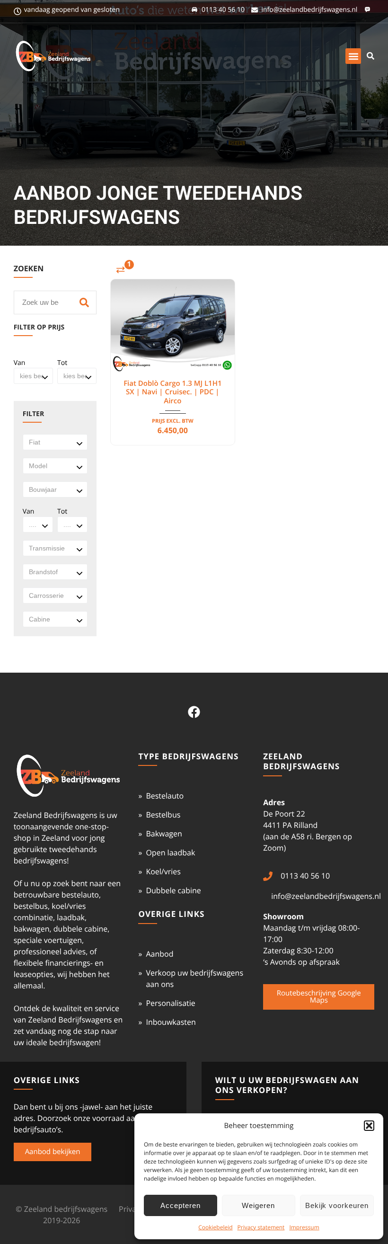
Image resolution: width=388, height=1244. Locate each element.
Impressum (304, 1227)
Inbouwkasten (170, 1022)
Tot (62, 362)
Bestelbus (163, 814)
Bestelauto (165, 796)
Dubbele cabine (173, 890)
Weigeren (258, 1205)
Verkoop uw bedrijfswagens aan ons (194, 978)
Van (20, 362)
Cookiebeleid (215, 1227)
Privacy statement (261, 1227)
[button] (369, 1125)
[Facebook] (194, 712)
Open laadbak (170, 852)
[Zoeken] (84, 302)
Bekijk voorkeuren (337, 1205)
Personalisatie (170, 1003)
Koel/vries (163, 871)
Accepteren (180, 1205)
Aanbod (159, 954)
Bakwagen (164, 833)
